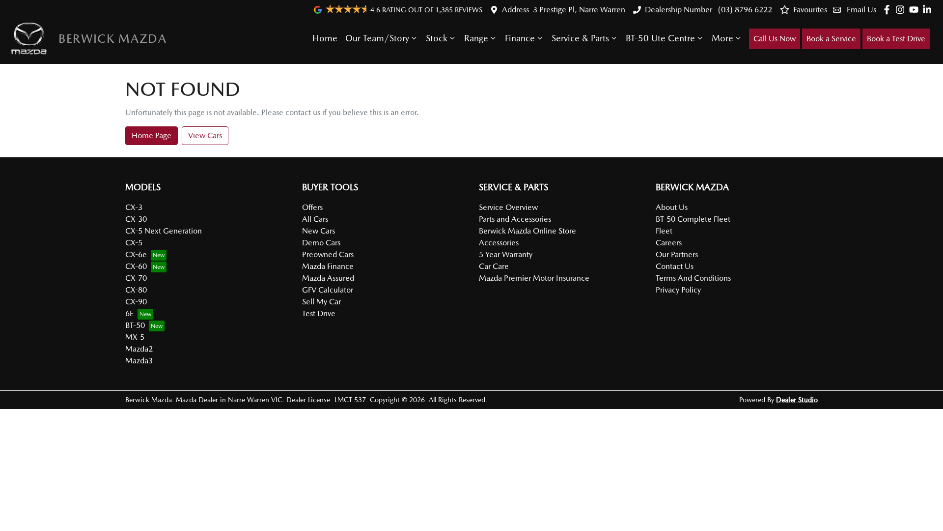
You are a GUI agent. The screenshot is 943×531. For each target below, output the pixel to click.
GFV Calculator (327, 290)
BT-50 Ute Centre (660, 38)
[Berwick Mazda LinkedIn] (929, 9)
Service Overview (508, 207)
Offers (312, 207)
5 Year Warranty (505, 254)
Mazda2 (139, 349)
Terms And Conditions (693, 278)
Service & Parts (580, 38)
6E (129, 313)
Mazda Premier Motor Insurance (534, 278)
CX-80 (136, 290)
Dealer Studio (797, 400)
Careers (669, 242)
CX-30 (136, 219)
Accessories (499, 242)
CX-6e (136, 254)
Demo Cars (321, 242)
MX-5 (134, 337)
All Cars (315, 219)
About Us (672, 207)
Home (324, 38)
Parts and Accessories (515, 219)
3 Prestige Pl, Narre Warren (579, 9)
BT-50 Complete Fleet (693, 219)
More (722, 38)
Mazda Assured (328, 278)
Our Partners (677, 254)
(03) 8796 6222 (744, 9)
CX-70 (136, 278)
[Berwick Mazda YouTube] (915, 9)
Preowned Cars (328, 254)
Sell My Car (321, 301)
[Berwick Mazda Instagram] (902, 9)
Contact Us (674, 266)
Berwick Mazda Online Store (527, 231)
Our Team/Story (377, 38)
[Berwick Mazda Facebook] (888, 9)
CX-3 (133, 207)
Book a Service (831, 38)
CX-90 (136, 301)
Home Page (151, 135)
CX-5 (133, 242)
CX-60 (136, 266)
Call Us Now (774, 38)
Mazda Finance (328, 266)
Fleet (664, 231)
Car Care (494, 266)
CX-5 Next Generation (163, 231)
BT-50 (135, 325)
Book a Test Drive (896, 38)
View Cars (205, 135)
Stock (436, 38)
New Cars (318, 231)
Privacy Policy (678, 290)
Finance (520, 38)
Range (476, 38)
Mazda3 (139, 360)
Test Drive (318, 313)
